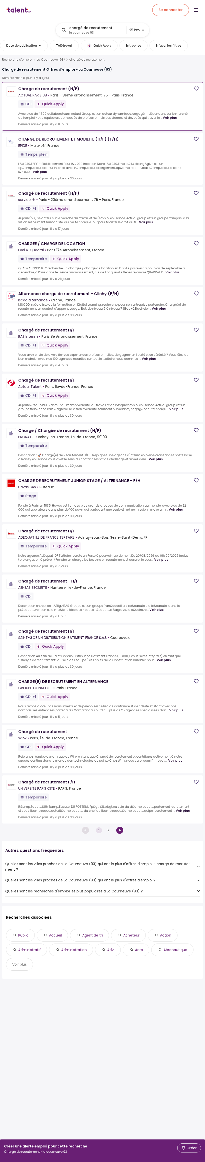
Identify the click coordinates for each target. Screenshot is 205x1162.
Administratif (29, 949)
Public (23, 935)
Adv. (110, 949)
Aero (139, 949)
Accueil (55, 935)
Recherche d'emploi (17, 59)
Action (165, 935)
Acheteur (131, 935)
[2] (119, 830)
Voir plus (170, 117)
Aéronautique (175, 949)
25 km (134, 30)
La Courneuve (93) (51, 59)
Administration (74, 949)
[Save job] (196, 88)
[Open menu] (196, 10)
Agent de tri (92, 935)
